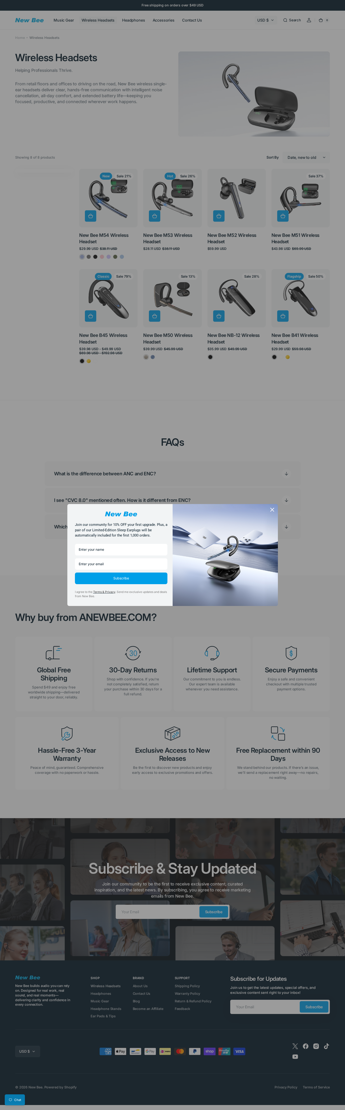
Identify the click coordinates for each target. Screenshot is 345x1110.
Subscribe (121, 578)
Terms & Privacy (104, 592)
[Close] (272, 509)
